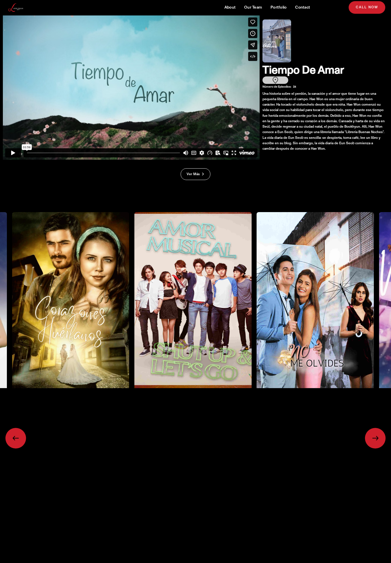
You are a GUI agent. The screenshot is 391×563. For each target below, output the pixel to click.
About (230, 7)
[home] (16, 7)
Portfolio (278, 7)
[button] (15, 438)
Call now (367, 7)
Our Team (253, 7)
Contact (302, 7)
